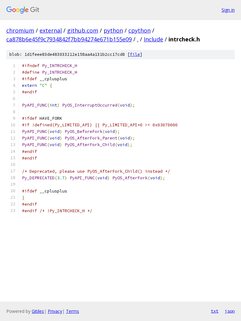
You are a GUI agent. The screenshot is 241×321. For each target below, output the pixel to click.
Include (153, 39)
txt (214, 311)
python (113, 30)
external (51, 30)
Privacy (55, 311)
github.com (82, 30)
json (230, 311)
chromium (20, 30)
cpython (139, 30)
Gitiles (38, 311)
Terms (72, 311)
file (135, 54)
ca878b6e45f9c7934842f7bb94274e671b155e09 (69, 39)
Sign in (228, 10)
